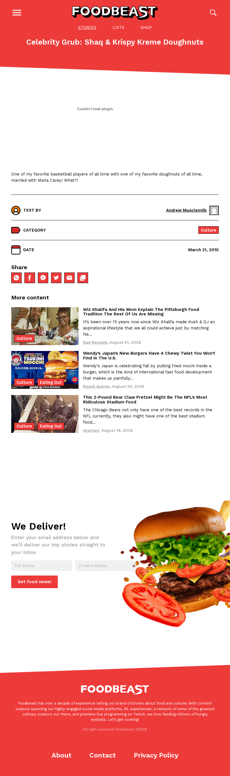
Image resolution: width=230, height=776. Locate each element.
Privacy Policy (156, 755)
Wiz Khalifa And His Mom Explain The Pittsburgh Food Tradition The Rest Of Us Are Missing (141, 312)
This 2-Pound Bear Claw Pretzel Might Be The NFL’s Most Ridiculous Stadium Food (145, 400)
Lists (118, 27)
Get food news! (34, 581)
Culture (208, 230)
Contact (102, 755)
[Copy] (82, 277)
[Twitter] (56, 277)
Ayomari (91, 430)
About (62, 755)
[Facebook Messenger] (43, 277)
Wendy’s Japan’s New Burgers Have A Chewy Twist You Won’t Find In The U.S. (149, 356)
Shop (146, 27)
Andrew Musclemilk (186, 210)
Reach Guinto (96, 386)
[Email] (69, 277)
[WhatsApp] (16, 277)
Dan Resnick (95, 342)
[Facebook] (29, 277)
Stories (87, 27)
